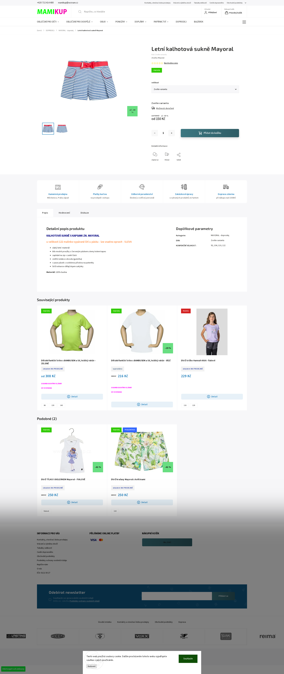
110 (219, 245)
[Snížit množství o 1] (154, 133)
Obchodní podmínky (234, 3)
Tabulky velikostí (200, 3)
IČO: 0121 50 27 (43, 572)
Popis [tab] (45, 212)
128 (52, 405)
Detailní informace (159, 146)
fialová (46, 511)
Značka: (157, 58)
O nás (39, 568)
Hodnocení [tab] (64, 212)
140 (61, 405)
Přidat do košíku (212, 133)
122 (223, 245)
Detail (74, 396)
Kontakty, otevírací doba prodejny (157, 3)
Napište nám (42, 564)
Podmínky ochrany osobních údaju (52, 560)
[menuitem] (50, 22)
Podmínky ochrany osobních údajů (85, 601)
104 (215, 245)
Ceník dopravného (217, 3)
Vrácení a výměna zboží (182, 3)
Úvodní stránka (104, 622)
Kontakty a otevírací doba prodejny (133, 622)
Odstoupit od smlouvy (13, 668)
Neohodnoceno (171, 63)
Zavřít (234, 165)
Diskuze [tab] (85, 212)
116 (185, 405)
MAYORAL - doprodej (220, 235)
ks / (167, 542)
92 (212, 245)
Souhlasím (188, 658)
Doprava (182, 622)
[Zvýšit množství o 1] (171, 133)
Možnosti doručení (165, 108)
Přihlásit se (223, 596)
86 (45, 405)
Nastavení (92, 666)
